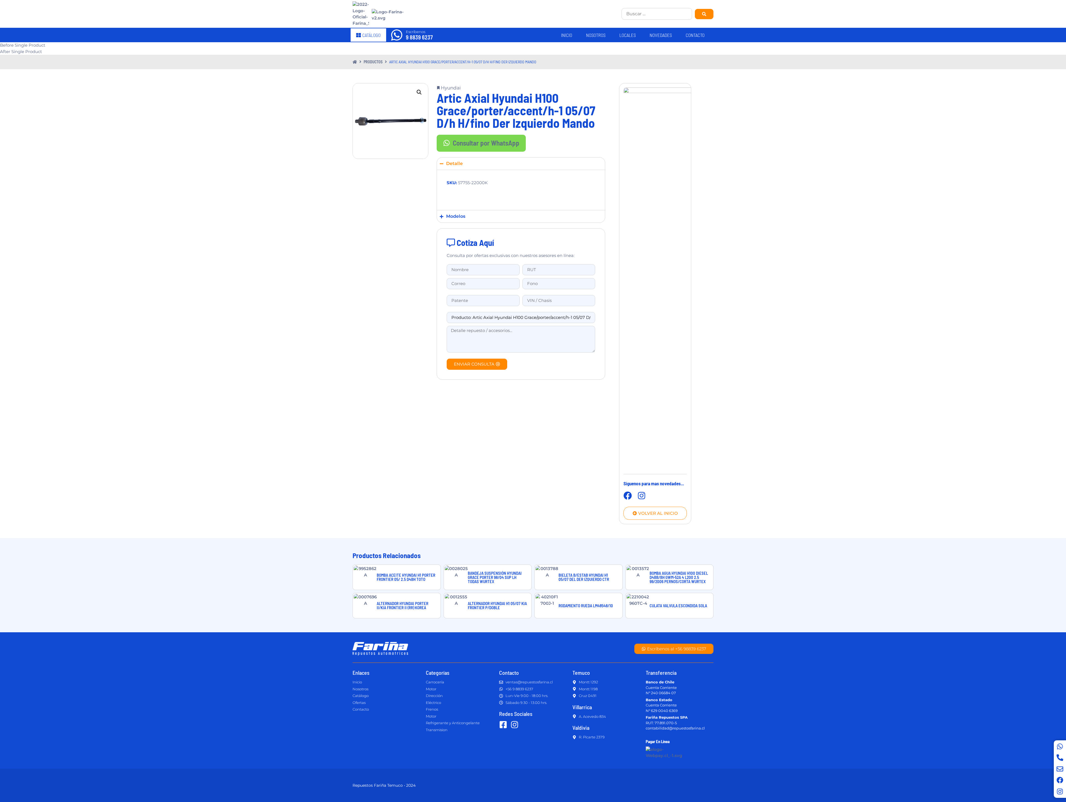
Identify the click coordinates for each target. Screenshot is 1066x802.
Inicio (566, 35)
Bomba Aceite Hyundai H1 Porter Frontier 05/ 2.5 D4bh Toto (406, 577)
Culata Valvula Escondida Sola (678, 605)
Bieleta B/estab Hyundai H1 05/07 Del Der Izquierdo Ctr (584, 577)
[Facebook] (1060, 780)
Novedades (661, 35)
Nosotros (595, 35)
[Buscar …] (657, 14)
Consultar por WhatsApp (486, 143)
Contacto (695, 35)
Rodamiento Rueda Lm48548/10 (586, 605)
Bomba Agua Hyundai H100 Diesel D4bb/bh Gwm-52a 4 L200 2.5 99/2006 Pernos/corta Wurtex (679, 577)
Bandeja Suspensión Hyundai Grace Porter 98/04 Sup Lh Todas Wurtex (495, 577)
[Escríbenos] (396, 35)
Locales (627, 35)
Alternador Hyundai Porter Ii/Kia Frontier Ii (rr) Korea (402, 605)
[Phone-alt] (1060, 757)
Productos (373, 61)
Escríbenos (415, 31)
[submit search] (704, 14)
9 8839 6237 (419, 37)
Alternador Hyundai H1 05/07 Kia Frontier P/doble (497, 605)
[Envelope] (1060, 769)
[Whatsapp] (1060, 746)
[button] (419, 92)
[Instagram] (1060, 791)
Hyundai (451, 88)
